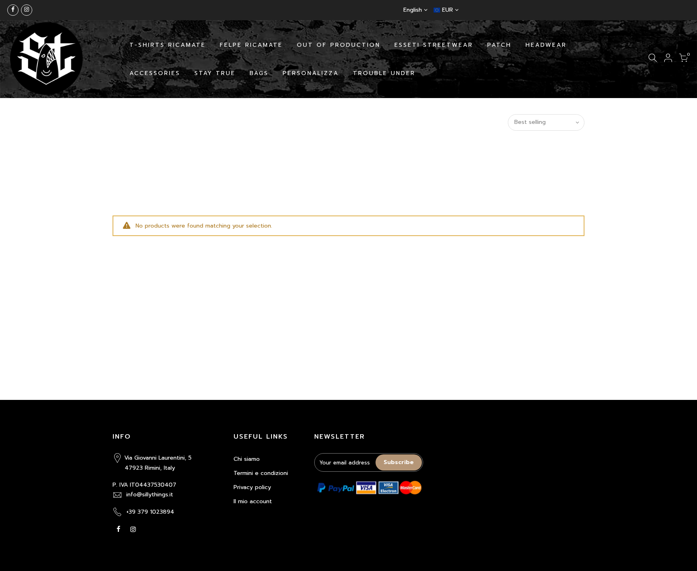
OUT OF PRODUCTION (338, 45)
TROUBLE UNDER (384, 73)
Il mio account (253, 501)
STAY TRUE (215, 73)
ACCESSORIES (154, 73)
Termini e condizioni (261, 473)
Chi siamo (247, 459)
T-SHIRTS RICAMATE (167, 45)
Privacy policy (252, 487)
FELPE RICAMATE (251, 45)
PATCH (499, 45)
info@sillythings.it (149, 494)
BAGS (259, 73)
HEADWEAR (546, 45)
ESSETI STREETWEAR (433, 45)
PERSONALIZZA (311, 73)
